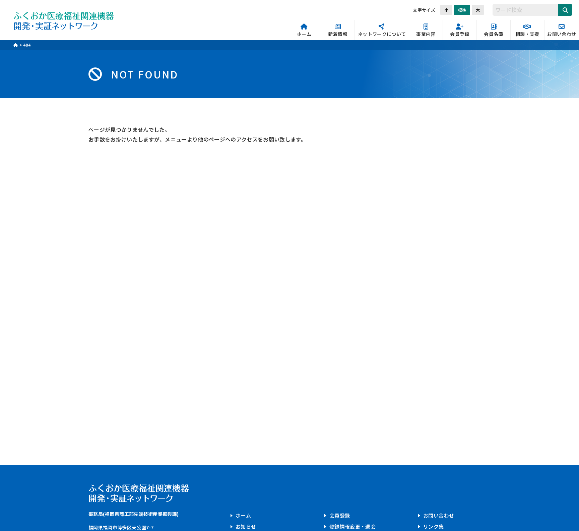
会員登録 (459, 34)
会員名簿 (493, 34)
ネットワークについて (382, 34)
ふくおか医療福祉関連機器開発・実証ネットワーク (63, 20)
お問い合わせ (561, 34)
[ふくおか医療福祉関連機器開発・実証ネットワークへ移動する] (15, 45)
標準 (462, 10)
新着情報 (337, 34)
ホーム (304, 34)
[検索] (565, 10)
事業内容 (425, 34)
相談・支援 (527, 34)
